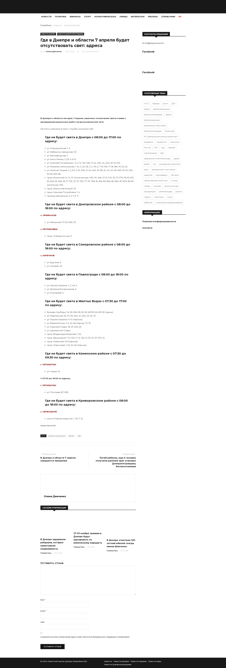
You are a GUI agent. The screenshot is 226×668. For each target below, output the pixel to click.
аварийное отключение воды (157, 158)
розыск (179, 191)
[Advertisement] (16, 59)
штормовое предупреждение (169, 202)
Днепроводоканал (161, 109)
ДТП (173, 103)
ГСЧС (146, 103)
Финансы (75, 16)
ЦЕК (79, 436)
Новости (46, 16)
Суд (162, 147)
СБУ (156, 147)
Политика (60, 16)
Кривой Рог (162, 142)
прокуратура (150, 191)
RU (180, 16)
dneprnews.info (48, 425)
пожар (147, 186)
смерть (147, 197)
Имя (42, 600)
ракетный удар (165, 191)
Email (43, 611)
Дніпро (72, 436)
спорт (169, 197)
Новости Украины (139, 661)
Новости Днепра (72, 25)
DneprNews (45, 25)
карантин (148, 175)
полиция (157, 186)
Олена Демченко (54, 51)
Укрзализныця (150, 153)
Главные (156, 103)
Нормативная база (105, 16)
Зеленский (169, 131)
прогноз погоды (171, 186)
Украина (171, 147)
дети (146, 169)
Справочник (168, 16)
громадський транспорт (169, 164)
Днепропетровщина (57, 436)
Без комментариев (90, 51)
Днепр (147, 109)
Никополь (174, 142)
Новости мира (154, 661)
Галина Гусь (45, 553)
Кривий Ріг (148, 142)
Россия (147, 147)
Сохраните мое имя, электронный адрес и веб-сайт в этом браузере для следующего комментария (84, 637)
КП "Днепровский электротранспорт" (161, 136)
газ (154, 164)
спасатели (158, 197)
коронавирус (162, 175)
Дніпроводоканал (152, 120)
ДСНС (165, 103)
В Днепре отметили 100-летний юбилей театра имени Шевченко (121, 543)
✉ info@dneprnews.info (153, 43)
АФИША (124, 16)
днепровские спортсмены (163, 169)
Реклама (153, 16)
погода (174, 180)
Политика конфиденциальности (159, 221)
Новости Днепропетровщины (70, 34)
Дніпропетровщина (153, 131)
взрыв (176, 158)
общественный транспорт (156, 180)
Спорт (87, 16)
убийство (148, 202)
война (146, 164)
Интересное (138, 16)
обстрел (175, 175)
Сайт (42, 622)
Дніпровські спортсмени (155, 125)
